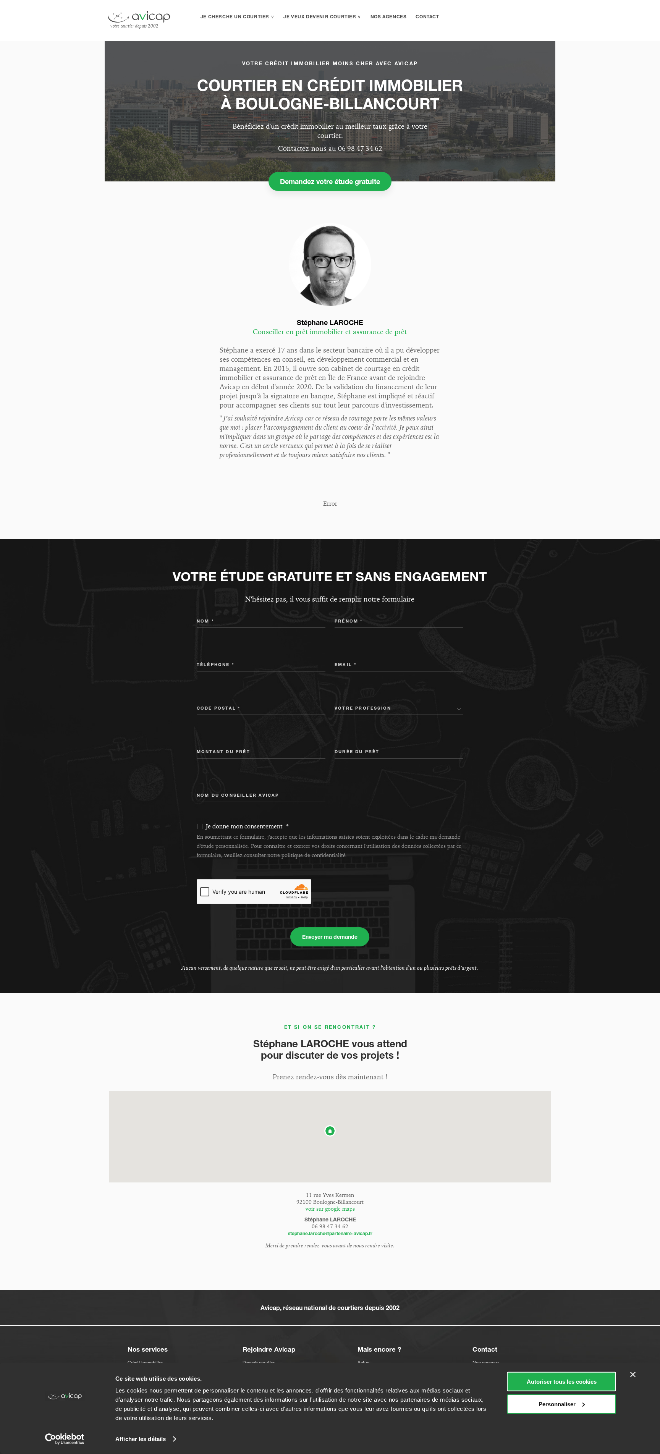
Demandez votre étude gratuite (330, 181)
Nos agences (388, 16)
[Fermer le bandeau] (633, 1374)
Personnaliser (557, 1404)
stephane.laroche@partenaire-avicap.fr (330, 1233)
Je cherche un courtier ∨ (237, 16)
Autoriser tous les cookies (562, 1381)
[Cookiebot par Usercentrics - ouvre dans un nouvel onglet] (64, 1439)
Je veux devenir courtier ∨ (322, 16)
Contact (427, 16)
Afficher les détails (140, 1439)
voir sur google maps (330, 1208)
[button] (330, 1131)
